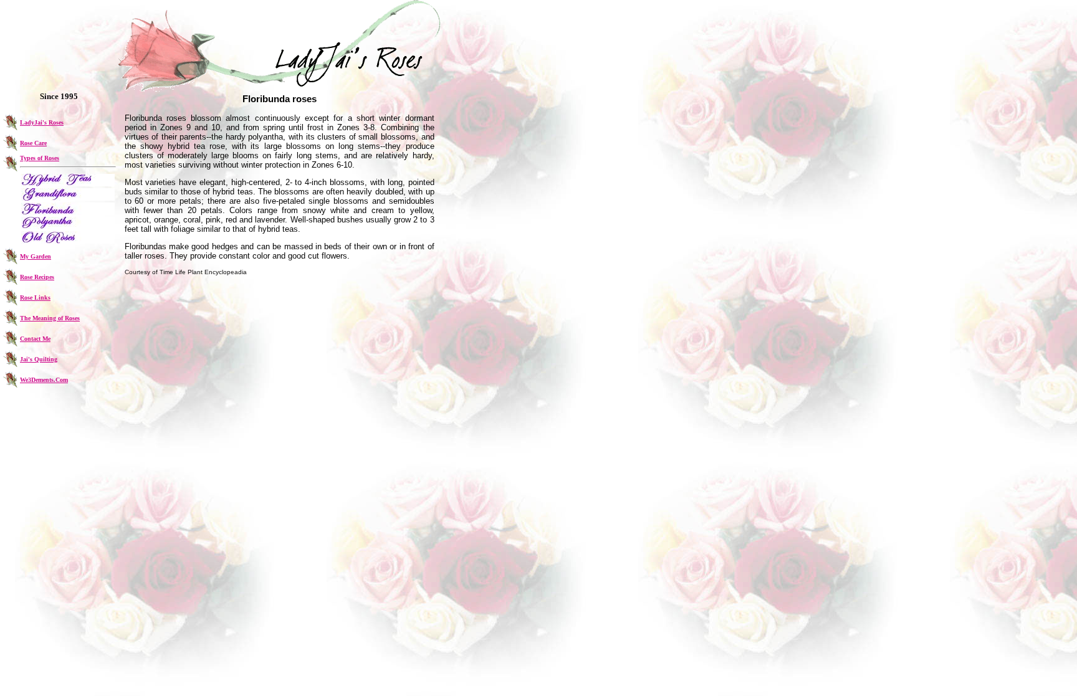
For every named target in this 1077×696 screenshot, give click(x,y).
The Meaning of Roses (50, 318)
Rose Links (35, 297)
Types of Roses (39, 158)
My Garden (35, 256)
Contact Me (35, 338)
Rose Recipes (37, 277)
